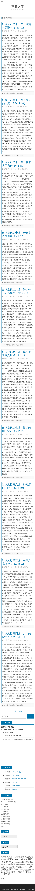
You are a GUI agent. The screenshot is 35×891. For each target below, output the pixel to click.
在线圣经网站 (5, 811)
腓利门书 (23, 869)
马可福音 (27, 871)
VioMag (7, 889)
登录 (2, 878)
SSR (2, 826)
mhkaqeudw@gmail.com (19, 772)
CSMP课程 (7, 93)
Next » (20, 711)
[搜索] (30, 716)
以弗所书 (3, 857)
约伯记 (22, 867)
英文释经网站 (5, 809)
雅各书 (14, 872)
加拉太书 (25, 859)
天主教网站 (4, 806)
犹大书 (14, 867)
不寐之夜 (17, 6)
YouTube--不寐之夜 (7, 799)
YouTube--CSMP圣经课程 (8, 802)
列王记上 (3, 859)
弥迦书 (9, 864)
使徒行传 (21, 857)
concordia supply (6, 824)
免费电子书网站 (5, 816)
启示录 (10, 861)
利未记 (17, 859)
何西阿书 (17, 857)
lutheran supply (5, 821)
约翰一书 (27, 867)
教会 (7, 867)
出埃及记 (12, 93)
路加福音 (6, 871)
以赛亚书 (10, 857)
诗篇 (33, 869)
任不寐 (5, 31)
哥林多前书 (18, 862)
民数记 (10, 867)
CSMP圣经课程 (16, 785)
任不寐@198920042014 (19, 779)
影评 (13, 864)
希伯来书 (27, 862)
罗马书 (12, 869)
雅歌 (20, 871)
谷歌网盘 (14, 789)
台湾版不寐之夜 (5, 819)
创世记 (11, 859)
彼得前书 (19, 864)
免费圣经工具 (5, 814)
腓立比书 (28, 869)
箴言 (19, 867)
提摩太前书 (26, 864)
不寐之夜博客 (16, 775)
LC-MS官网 (4, 804)
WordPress (31, 889)
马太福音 (5, 874)
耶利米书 (17, 869)
